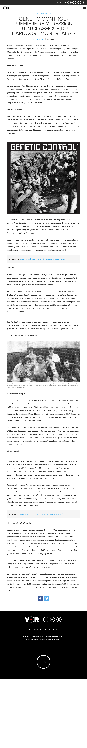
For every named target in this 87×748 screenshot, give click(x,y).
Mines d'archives (43, 14)
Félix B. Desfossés (37, 39)
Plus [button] (59, 2)
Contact (51, 629)
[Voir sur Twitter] (72, 2)
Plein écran (76, 145)
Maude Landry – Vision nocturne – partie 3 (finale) (41, 514)
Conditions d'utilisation (55, 637)
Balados (35, 629)
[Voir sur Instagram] (77, 2)
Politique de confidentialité (32, 637)
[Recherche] (81, 2)
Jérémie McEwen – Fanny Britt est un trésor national (42, 259)
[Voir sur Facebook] (67, 2)
